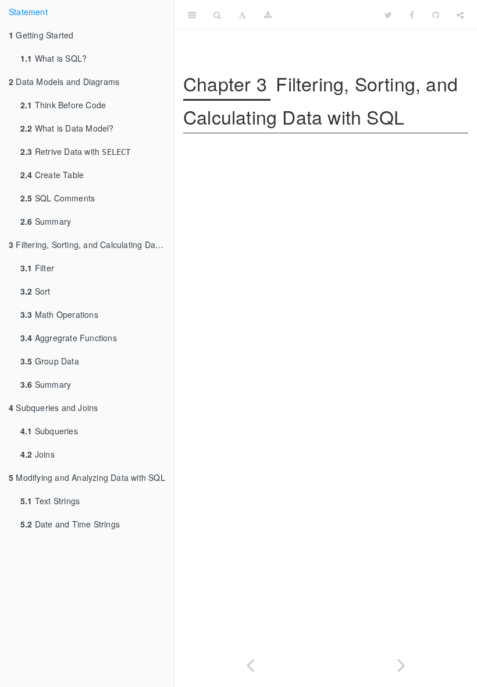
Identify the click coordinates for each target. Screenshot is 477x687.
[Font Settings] (242, 14)
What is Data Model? (67, 128)
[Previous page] (250, 662)
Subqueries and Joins (53, 407)
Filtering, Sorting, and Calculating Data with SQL (91, 244)
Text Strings (50, 501)
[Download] (267, 14)
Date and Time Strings (70, 524)
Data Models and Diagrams (64, 81)
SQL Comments (57, 198)
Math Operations (59, 314)
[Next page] (401, 662)
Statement (28, 11)
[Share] (460, 14)
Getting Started (41, 35)
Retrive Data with (75, 151)
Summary (45, 221)
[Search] (217, 14)
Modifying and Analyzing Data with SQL (87, 477)
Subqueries (49, 431)
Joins (37, 454)
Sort (35, 291)
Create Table (52, 174)
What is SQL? (53, 58)
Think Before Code (63, 105)
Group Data (49, 361)
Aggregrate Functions (68, 338)
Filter (37, 268)
